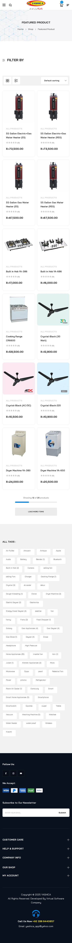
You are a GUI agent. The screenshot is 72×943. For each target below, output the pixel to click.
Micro (52, 663)
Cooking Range (48, 576)
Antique (43, 551)
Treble (58, 706)
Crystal (10, 585)
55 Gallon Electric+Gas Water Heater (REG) (53, 135)
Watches (52, 714)
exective (38, 611)
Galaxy (9, 628)
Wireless (48, 723)
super (44, 706)
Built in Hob (12, 568)
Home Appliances (15, 654)
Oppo (26, 671)
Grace (45, 637)
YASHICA (46, 894)
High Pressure (31, 645)
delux (43, 585)
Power (8, 680)
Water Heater (11, 723)
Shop (30, 29)
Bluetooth (57, 559)
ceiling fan (48, 568)
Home (21, 29)
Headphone (11, 645)
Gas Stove (11, 637)
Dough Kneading (14, 594)
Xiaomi (9, 732)
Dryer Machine (53, 594)
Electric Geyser (13, 602)
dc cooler (27, 585)
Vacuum (9, 714)
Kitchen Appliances (31, 663)
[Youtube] (21, 773)
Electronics (34, 602)
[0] (61, 5)
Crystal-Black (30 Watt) (50, 338)
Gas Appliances (30, 628)
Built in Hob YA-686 (51, 271)
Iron (55, 654)
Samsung (35, 688)
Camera (31, 568)
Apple (58, 551)
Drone (34, 594)
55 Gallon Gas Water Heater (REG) (52, 204)
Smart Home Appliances (17, 697)
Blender (40, 559)
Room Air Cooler (14, 688)
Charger (28, 576)
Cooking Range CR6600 (14, 338)
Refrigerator (41, 680)
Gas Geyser (53, 628)
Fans (24, 619)
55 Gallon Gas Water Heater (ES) (17, 204)
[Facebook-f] (6, 773)
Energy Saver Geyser (16, 611)
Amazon (27, 551)
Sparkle (29, 706)
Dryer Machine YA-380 (18, 470)
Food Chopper (44, 619)
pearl (40, 671)
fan (52, 611)
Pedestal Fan (57, 671)
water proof (31, 723)
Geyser (30, 637)
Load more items (36, 512)
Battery (23, 559)
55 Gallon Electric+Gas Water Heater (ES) (18, 135)
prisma (23, 680)
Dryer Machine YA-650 (53, 470)
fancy (8, 619)
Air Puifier (10, 551)
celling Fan (10, 576)
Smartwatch (11, 706)
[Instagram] (13, 773)
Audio (8, 559)
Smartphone (43, 697)
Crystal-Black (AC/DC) (18, 405)
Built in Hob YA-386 (16, 271)
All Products (14, 128)
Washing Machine (31, 714)
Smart (50, 688)
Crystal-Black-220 (51, 405)
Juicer (10, 663)
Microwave (10, 671)
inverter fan (38, 654)
